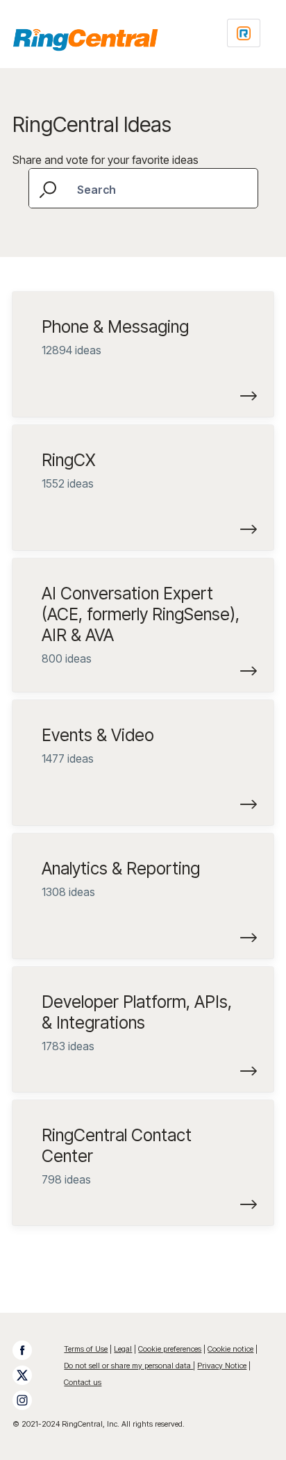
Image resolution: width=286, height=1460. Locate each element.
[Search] (49, 188)
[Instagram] (29, 1400)
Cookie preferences (169, 1349)
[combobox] (143, 188)
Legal (123, 1349)
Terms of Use (86, 1349)
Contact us (82, 1382)
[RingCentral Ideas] (85, 39)
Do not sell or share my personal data (128, 1365)
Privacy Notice (221, 1365)
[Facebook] (29, 1350)
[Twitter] (29, 1375)
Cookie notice (230, 1349)
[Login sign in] (243, 33)
